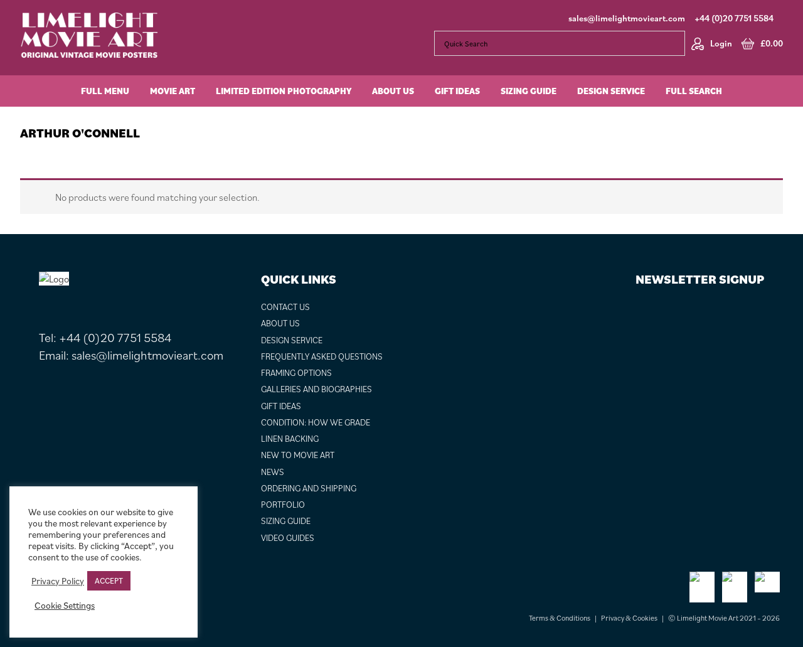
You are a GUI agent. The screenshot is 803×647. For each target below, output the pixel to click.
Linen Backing (290, 438)
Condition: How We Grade (315, 422)
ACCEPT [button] (109, 580)
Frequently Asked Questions (322, 356)
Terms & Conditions (559, 618)
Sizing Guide (286, 521)
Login (721, 43)
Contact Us (285, 307)
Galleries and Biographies (316, 389)
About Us (280, 323)
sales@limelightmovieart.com (626, 18)
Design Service (291, 340)
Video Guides (287, 537)
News (272, 472)
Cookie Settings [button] (65, 605)
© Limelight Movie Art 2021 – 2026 (724, 618)
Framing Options (296, 372)
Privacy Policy (57, 581)
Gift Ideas (281, 406)
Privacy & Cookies (629, 618)
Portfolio (283, 504)
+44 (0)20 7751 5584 (734, 18)
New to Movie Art (297, 455)
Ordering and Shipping (308, 488)
